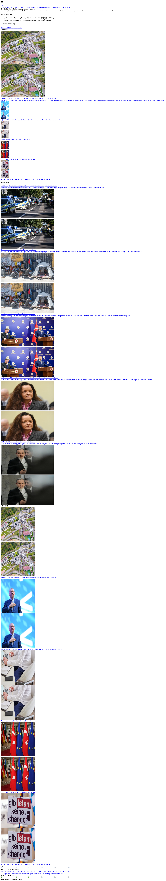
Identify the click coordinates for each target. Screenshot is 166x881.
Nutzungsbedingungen (25, 874)
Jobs (16, 874)
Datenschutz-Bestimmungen (42, 874)
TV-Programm (5, 874)
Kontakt (12, 874)
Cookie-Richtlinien (57, 874)
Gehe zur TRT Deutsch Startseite (11, 28)
